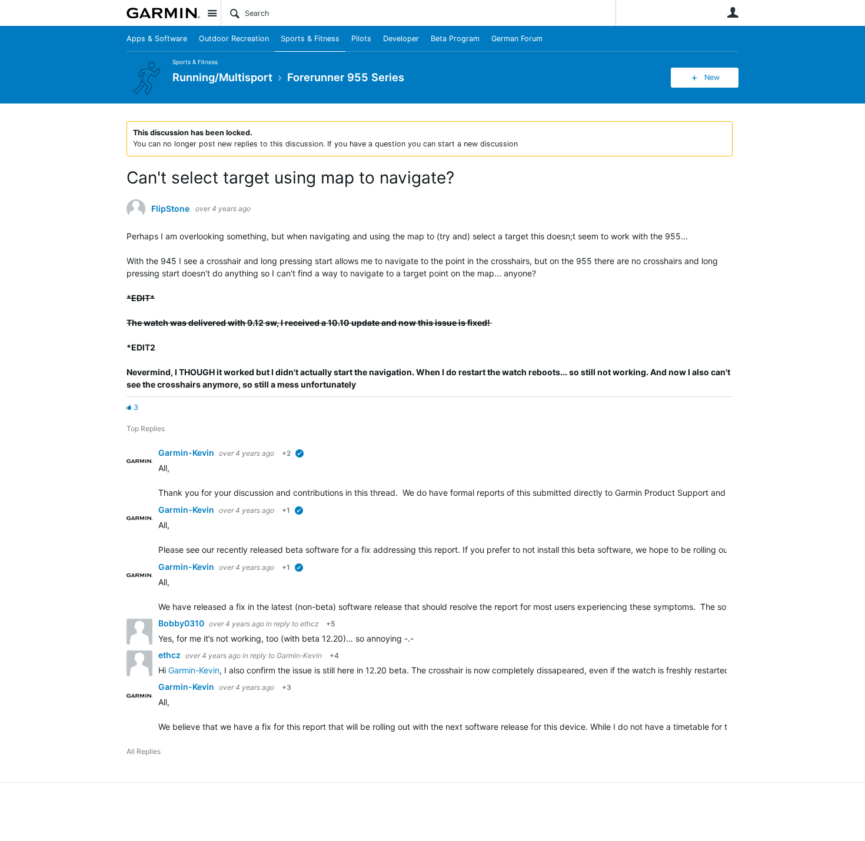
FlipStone (170, 208)
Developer (401, 38)
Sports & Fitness (310, 38)
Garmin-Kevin (187, 453)
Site (212, 13)
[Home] (163, 13)
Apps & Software (157, 38)
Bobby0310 (182, 623)
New (712, 77)
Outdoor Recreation (234, 38)
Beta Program (455, 38)
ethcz (309, 623)
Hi (163, 670)
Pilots (361, 38)
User (732, 12)
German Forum (517, 38)
